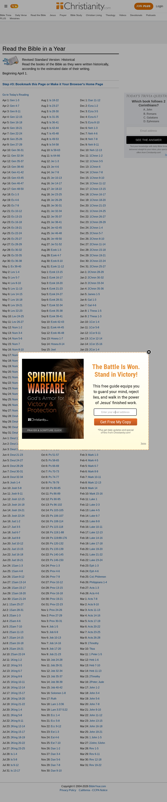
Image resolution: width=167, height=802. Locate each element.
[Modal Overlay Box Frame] (83, 401)
